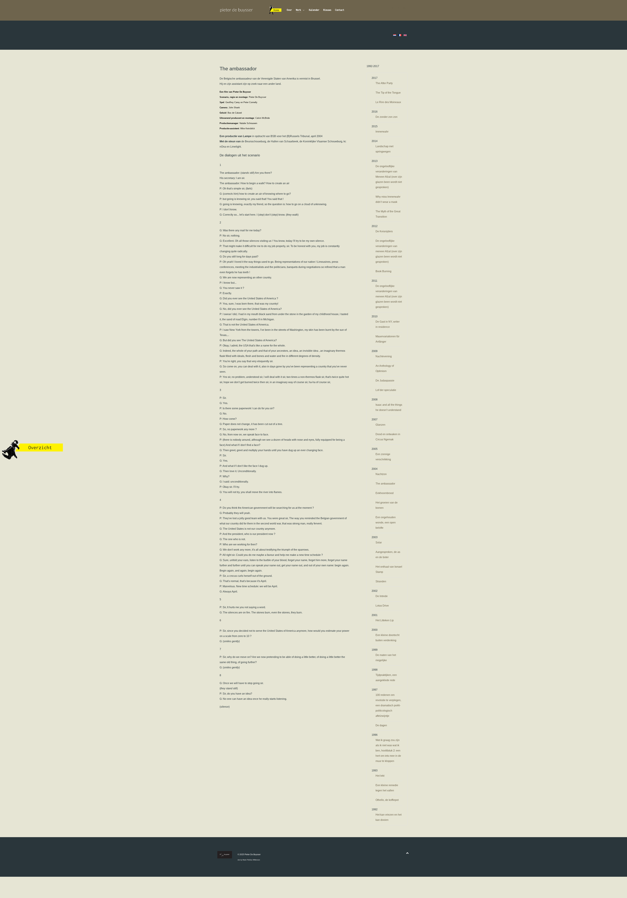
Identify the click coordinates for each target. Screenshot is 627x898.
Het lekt (380, 775)
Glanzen (380, 424)
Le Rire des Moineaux (388, 102)
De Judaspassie (385, 380)
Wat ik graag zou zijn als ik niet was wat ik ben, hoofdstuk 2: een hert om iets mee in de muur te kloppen (388, 750)
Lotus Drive (382, 605)
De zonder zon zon (386, 116)
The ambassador (385, 483)
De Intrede (382, 596)
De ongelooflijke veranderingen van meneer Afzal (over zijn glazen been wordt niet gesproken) (389, 251)
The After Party (384, 83)
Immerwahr (382, 131)
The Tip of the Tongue (388, 92)
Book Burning (383, 271)
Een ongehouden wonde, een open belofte (386, 522)
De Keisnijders (384, 231)
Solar (379, 542)
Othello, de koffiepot (387, 800)
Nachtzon (381, 474)
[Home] (275, 10)
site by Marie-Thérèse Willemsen (249, 860)
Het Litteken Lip (385, 620)
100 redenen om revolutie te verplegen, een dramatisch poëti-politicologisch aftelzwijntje (388, 705)
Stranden (381, 581)
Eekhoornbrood (385, 493)
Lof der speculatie (386, 390)
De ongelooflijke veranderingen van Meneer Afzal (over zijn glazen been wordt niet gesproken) (389, 177)
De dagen (381, 725)
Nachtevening (384, 356)
